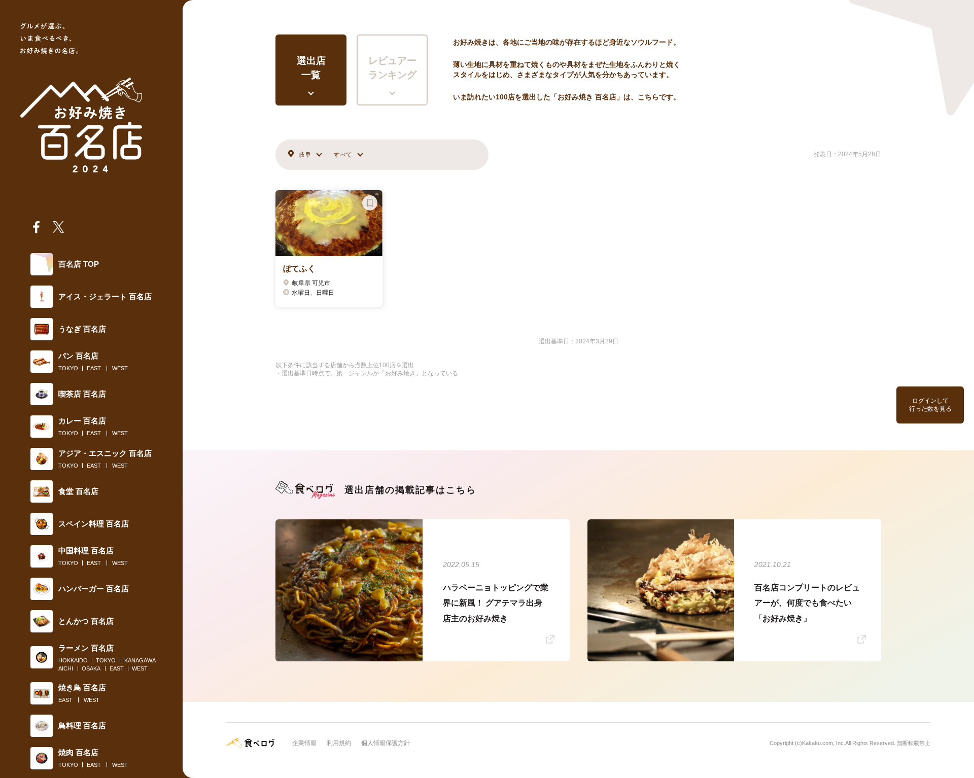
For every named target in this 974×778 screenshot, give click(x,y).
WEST (120, 368)
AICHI (65, 668)
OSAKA (91, 668)
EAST (94, 368)
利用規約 (339, 743)
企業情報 (304, 743)
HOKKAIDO (73, 660)
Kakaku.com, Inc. (823, 743)
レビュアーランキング (392, 68)
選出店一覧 (311, 68)
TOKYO (68, 368)
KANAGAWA (140, 660)
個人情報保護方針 (385, 743)
